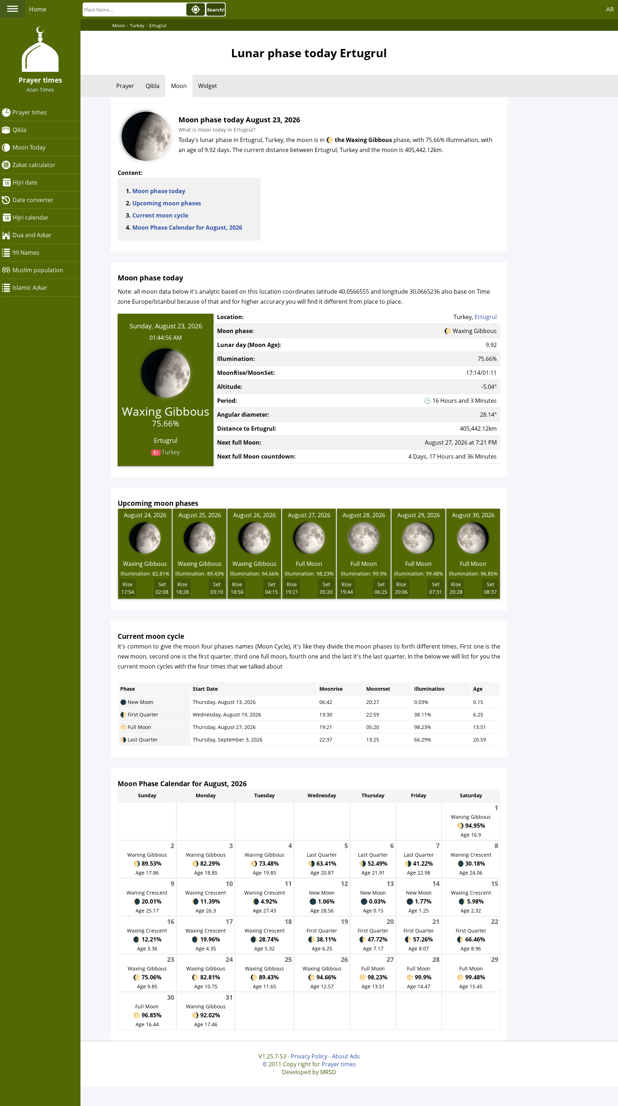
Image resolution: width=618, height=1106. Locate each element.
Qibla (19, 130)
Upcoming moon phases (166, 203)
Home (37, 9)
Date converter (33, 200)
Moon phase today (158, 191)
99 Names (26, 252)
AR (610, 9)
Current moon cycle (160, 215)
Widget (207, 86)
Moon (179, 86)
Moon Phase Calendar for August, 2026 (187, 227)
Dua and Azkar (32, 235)
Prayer (125, 86)
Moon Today (29, 147)
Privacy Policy (309, 1056)
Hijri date (25, 182)
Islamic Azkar (30, 288)
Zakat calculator (34, 165)
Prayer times (30, 112)
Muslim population (38, 270)
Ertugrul (486, 317)
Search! (216, 9)
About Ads (346, 1056)
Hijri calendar (31, 217)
